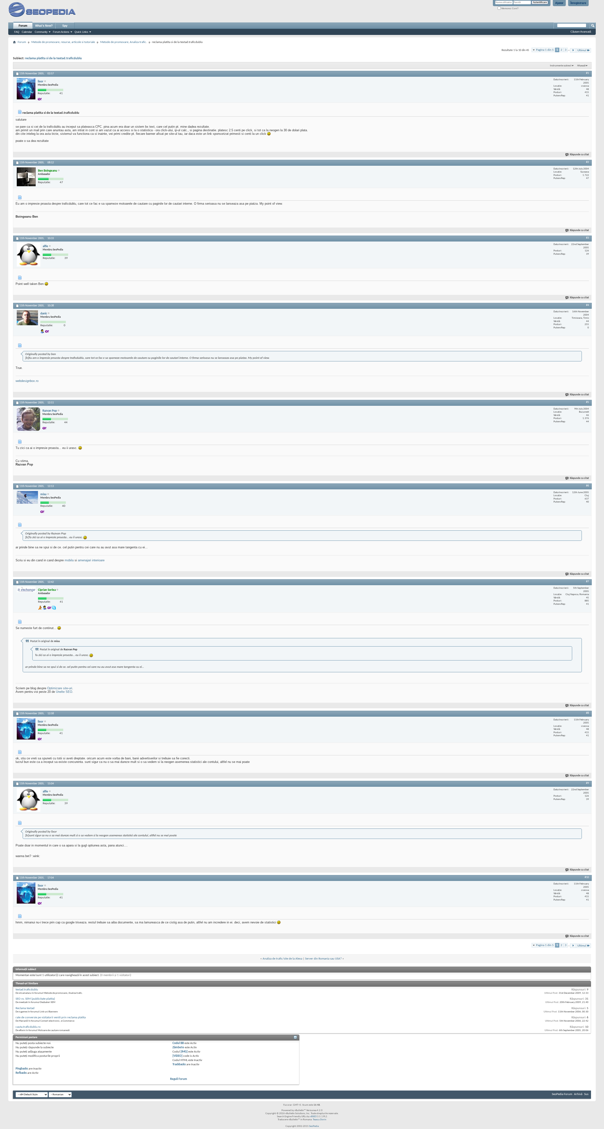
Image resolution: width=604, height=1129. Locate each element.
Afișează (581, 65)
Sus (586, 1094)
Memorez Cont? (510, 8)
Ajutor (559, 3)
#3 (587, 238)
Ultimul (581, 50)
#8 (587, 713)
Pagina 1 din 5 (545, 49)
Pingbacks (22, 1068)
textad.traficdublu (27, 989)
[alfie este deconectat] (28, 254)
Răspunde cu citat (579, 154)
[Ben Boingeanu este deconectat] (26, 176)
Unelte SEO (64, 691)
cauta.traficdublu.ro (28, 1026)
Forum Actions (61, 31)
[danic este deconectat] (27, 317)
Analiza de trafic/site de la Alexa (282, 958)
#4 (587, 305)
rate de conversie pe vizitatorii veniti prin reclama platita (51, 1017)
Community (41, 31)
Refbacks (21, 1072)
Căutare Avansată (580, 31)
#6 (587, 485)
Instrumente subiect (560, 65)
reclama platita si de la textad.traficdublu (53, 58)
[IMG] (184, 1051)
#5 (587, 402)
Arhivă (578, 1094)
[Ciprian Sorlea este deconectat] (26, 589)
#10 (587, 877)
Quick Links (81, 31)
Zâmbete (178, 1047)
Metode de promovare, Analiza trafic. (123, 42)
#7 (587, 581)
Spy (64, 25)
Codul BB (178, 1043)
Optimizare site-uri (59, 688)
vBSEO (313, 1116)
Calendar (27, 31)
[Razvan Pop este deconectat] (28, 419)
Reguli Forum (178, 1079)
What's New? (44, 25)
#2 (587, 162)
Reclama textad (25, 1008)
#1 (587, 73)
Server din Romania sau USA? (323, 958)
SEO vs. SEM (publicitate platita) (35, 998)
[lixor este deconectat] (26, 88)
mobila (69, 560)
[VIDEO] (177, 1055)
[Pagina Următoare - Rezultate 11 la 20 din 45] (573, 50)
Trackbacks (179, 1064)
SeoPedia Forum (562, 1094)
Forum (23, 25)
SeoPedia (314, 1126)
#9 (587, 783)
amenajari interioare (91, 560)
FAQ (16, 31)
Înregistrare (578, 3)
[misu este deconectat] (27, 497)
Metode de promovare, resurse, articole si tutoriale (63, 42)
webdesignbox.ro (27, 381)
